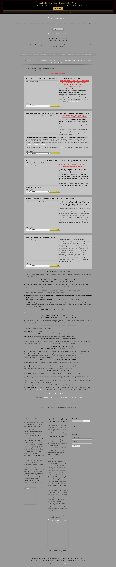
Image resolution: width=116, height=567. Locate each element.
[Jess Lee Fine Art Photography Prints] (58, 18)
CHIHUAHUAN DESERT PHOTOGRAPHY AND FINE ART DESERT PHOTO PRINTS (62, 397)
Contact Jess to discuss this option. (37, 144)
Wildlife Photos (53, 558)
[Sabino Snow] (51, 54)
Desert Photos (48, 560)
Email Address (76, 437)
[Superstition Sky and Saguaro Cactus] (85, 54)
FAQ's (89, 23)
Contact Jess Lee (76, 429)
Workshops (72, 23)
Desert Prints (63, 62)
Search (96, 23)
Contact (82, 23)
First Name (74, 441)
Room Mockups (35, 560)
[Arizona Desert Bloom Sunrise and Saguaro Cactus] (25, 54)
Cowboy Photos (67, 558)
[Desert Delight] (70, 54)
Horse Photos (80, 558)
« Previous (50, 34)
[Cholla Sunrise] (61, 54)
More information (74, 101)
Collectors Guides (36, 23)
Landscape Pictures (38, 558)
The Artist (62, 23)
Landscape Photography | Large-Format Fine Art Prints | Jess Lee (42, 60)
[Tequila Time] (43, 54)
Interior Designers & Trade (76, 560)
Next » (66, 34)
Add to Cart (55, 106)
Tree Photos (60, 560)
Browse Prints (22, 23)
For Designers (50, 23)
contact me (62, 147)
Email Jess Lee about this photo (58, 394)
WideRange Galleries (67, 563)
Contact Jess (40, 389)
